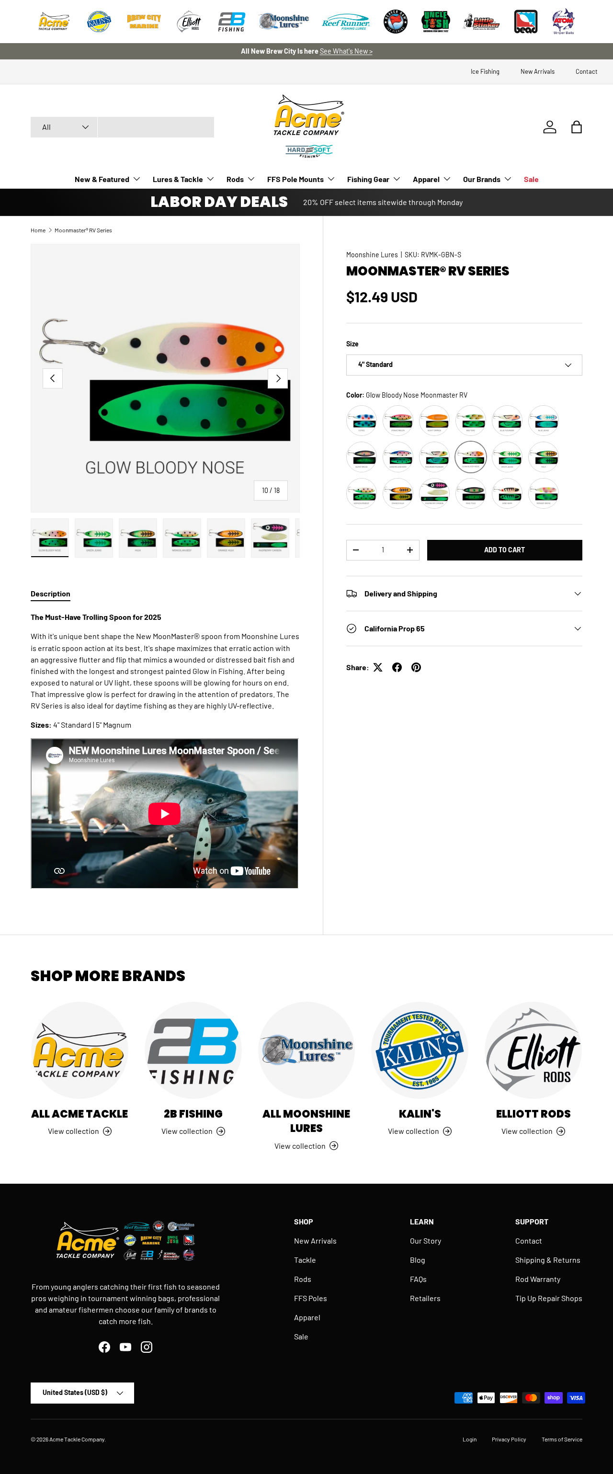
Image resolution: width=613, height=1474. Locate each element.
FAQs (418, 1278)
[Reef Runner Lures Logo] (346, 21)
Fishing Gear (368, 178)
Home (38, 230)
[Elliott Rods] (533, 1050)
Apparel (426, 178)
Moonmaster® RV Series (83, 230)
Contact (587, 71)
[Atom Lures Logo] (564, 21)
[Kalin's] (419, 1050)
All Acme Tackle (79, 1114)
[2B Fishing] (193, 1050)
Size (352, 344)
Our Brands (481, 178)
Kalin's (420, 1114)
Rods (235, 178)
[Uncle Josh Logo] (435, 22)
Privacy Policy (509, 1439)
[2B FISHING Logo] (231, 22)
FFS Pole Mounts (295, 178)
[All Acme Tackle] (79, 1050)
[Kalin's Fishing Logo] (99, 22)
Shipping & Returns (547, 1259)
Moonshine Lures (372, 255)
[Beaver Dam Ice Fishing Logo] (395, 22)
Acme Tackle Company (76, 1439)
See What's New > (346, 51)
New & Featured (102, 178)
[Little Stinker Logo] (481, 21)
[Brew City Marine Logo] (144, 21)
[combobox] (122, 127)
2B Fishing (193, 1114)
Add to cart (504, 550)
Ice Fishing (485, 71)
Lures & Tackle (178, 178)
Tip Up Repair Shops (548, 1298)
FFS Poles (310, 1298)
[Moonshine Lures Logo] (284, 21)
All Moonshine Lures (306, 1121)
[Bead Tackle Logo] (525, 21)
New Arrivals (538, 71)
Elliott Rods (533, 1114)
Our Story (425, 1240)
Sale (531, 178)
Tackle (305, 1259)
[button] (576, 126)
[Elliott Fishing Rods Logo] (189, 22)
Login (470, 1439)
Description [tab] (50, 593)
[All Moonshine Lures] (306, 1050)
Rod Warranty (537, 1278)
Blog (417, 1259)
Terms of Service (562, 1439)
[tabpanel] (165, 751)
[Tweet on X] (377, 667)
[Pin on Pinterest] (416, 667)
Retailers (425, 1298)
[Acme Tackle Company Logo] (54, 22)
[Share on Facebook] (397, 667)
